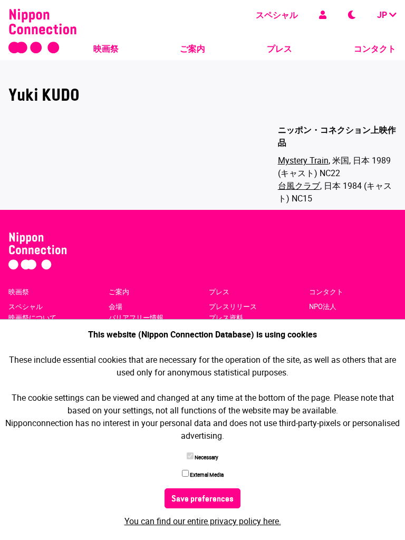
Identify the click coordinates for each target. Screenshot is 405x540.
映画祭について (32, 317)
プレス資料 (226, 317)
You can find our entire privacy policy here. (202, 521)
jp (383, 15)
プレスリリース (233, 306)
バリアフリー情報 (136, 317)
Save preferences (202, 499)
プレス (279, 48)
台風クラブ (299, 185)
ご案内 (192, 48)
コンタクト (375, 48)
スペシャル (277, 15)
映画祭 (106, 48)
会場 (115, 306)
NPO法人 (322, 306)
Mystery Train (303, 160)
